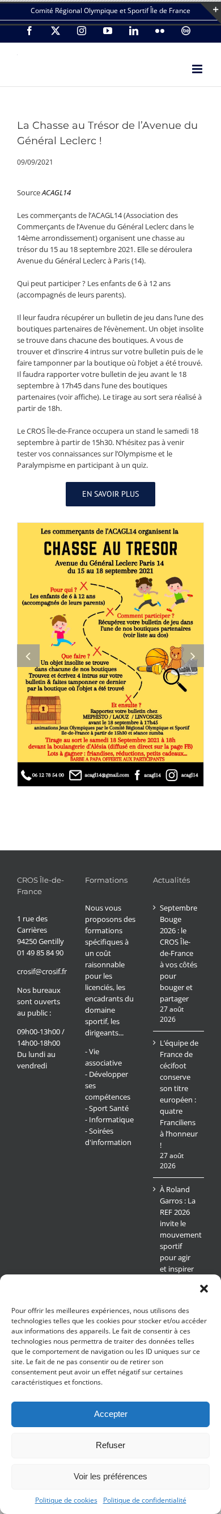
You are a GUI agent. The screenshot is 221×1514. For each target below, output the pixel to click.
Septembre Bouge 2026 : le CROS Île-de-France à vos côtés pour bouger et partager (178, 953)
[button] (204, 1288)
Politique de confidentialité (144, 1500)
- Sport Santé (107, 1108)
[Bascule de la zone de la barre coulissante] (211, 13)
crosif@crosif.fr (42, 971)
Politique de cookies (66, 1500)
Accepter (111, 1414)
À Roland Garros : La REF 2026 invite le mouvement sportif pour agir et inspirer (179, 1229)
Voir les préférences (110, 1476)
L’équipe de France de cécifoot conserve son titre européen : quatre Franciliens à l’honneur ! (179, 1094)
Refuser (110, 1445)
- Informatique (109, 1119)
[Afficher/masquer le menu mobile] (198, 69)
